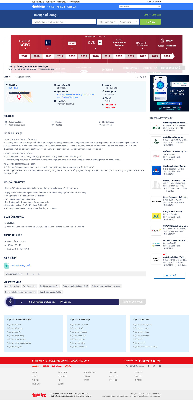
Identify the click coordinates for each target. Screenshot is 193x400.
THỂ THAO (113, 372)
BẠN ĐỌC (138, 376)
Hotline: (152, 396)
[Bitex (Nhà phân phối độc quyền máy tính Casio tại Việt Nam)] (156, 170)
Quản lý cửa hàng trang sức (173, 137)
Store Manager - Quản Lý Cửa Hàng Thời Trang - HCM (174, 197)
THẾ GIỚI (35, 380)
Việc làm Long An (77, 339)
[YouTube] (160, 366)
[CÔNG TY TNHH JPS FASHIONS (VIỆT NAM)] (156, 259)
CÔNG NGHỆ (62, 376)
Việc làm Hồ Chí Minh (79, 324)
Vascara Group (169, 154)
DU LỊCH (61, 384)
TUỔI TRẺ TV (50, 2)
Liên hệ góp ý (138, 396)
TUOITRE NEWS (62, 2)
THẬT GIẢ (138, 380)
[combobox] (64, 21)
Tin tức (50, 7)
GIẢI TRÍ (86, 380)
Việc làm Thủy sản (14, 346)
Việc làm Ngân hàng (15, 335)
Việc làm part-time (141, 328)
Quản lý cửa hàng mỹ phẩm (51, 292)
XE (59, 380)
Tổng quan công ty (23, 77)
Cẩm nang (71, 7)
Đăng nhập (156, 15)
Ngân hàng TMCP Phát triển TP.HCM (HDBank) (174, 229)
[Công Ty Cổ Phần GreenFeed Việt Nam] (156, 127)
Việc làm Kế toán (14, 324)
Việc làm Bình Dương (78, 332)
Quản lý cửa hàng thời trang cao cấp (20, 292)
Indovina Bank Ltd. (171, 214)
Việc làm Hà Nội (77, 328)
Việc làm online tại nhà (142, 324)
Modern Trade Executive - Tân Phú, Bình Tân (175, 240)
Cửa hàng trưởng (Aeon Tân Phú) (174, 166)
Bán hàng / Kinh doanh (66, 94)
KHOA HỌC (113, 376)
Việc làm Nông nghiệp (16, 339)
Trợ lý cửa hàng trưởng (49, 286)
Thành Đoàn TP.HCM (153, 393)
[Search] (159, 6)
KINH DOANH (62, 372)
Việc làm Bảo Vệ (14, 332)
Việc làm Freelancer (141, 335)
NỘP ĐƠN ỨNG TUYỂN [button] (171, 68)
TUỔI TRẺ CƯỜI (75, 2)
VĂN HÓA (87, 376)
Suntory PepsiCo (170, 243)
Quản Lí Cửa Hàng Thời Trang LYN (173, 257)
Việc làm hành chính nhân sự (145, 346)
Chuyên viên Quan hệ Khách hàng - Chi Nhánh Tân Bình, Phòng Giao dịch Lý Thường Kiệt (175, 211)
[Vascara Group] (156, 156)
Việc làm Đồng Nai (78, 335)
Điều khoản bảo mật (124, 396)
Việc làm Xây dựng (15, 328)
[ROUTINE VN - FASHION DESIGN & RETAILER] (156, 201)
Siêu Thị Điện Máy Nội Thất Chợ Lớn (174, 183)
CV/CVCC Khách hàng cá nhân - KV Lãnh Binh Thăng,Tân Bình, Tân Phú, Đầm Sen (174, 226)
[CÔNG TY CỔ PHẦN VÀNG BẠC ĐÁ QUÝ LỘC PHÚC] (156, 142)
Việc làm (61, 7)
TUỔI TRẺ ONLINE (38, 2)
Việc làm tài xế (139, 343)
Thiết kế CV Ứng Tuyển (21, 265)
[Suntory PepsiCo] (156, 245)
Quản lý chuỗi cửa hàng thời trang (106, 286)
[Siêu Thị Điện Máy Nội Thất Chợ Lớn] (156, 185)
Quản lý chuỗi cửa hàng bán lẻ (75, 286)
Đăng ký (147, 15)
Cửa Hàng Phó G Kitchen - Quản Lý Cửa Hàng (175, 122)
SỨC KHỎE (113, 380)
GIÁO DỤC (138, 372)
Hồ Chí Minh (13, 88)
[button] (137, 77)
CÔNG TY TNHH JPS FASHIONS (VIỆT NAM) (175, 260)
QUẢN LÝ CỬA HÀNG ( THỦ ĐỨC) (175, 151)
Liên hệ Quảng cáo (108, 396)
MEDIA (34, 372)
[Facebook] (148, 366)
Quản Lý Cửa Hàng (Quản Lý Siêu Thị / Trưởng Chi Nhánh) (174, 180)
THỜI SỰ (35, 376)
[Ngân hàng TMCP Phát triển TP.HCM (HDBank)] (156, 230)
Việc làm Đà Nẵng (77, 343)
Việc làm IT (138, 339)
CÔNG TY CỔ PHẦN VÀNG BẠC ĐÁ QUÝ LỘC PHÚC (175, 140)
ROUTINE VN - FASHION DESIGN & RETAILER (172, 200)
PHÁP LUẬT (36, 384)
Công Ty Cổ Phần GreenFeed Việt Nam (174, 125)
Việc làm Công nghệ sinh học (19, 343)
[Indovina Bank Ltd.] (156, 216)
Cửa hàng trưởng (12, 286)
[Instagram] (154, 366)
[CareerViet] (150, 360)
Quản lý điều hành (83, 94)
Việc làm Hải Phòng (78, 346)
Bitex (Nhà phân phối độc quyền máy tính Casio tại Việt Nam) (175, 169)
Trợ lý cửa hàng (29, 286)
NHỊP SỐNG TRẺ (89, 372)
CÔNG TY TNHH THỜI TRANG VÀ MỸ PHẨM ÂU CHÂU (31, 69)
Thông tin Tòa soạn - (138, 393)
